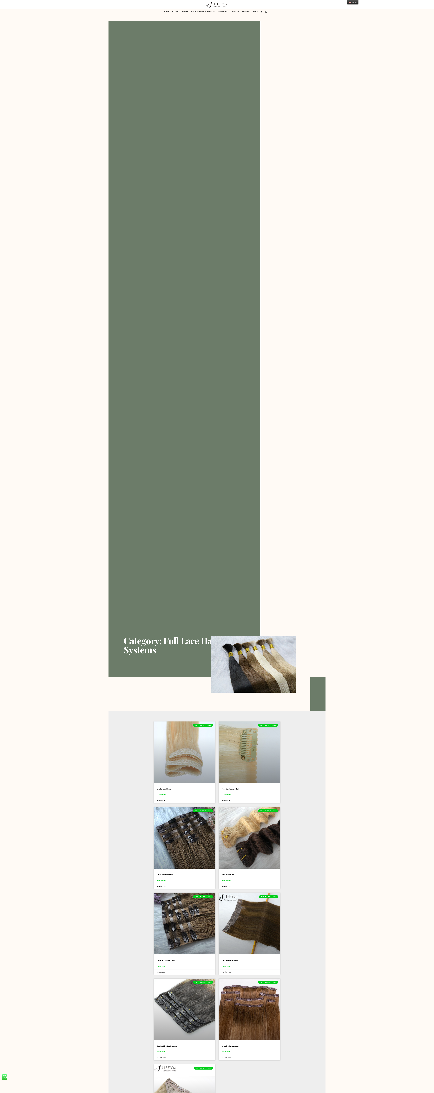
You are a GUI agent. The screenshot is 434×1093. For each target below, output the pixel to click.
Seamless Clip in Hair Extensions (167, 1046)
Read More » (161, 794)
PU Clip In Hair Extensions (165, 875)
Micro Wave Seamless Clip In (230, 789)
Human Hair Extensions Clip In (166, 960)
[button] (266, 11)
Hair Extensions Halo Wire (230, 960)
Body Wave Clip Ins (228, 875)
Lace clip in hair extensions (230, 1046)
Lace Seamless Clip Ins (164, 789)
